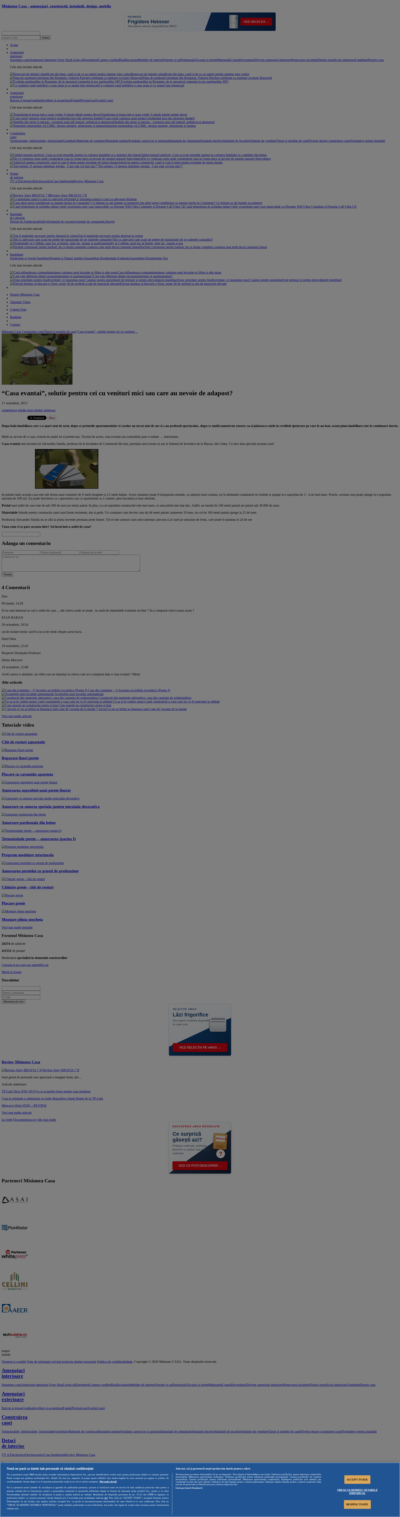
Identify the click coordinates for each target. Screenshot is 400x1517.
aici (106, 1497)
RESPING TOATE (357, 1504)
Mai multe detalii (108, 1481)
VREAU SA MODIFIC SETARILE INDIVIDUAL (357, 1491)
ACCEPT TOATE (357, 1479)
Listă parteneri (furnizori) (189, 1488)
